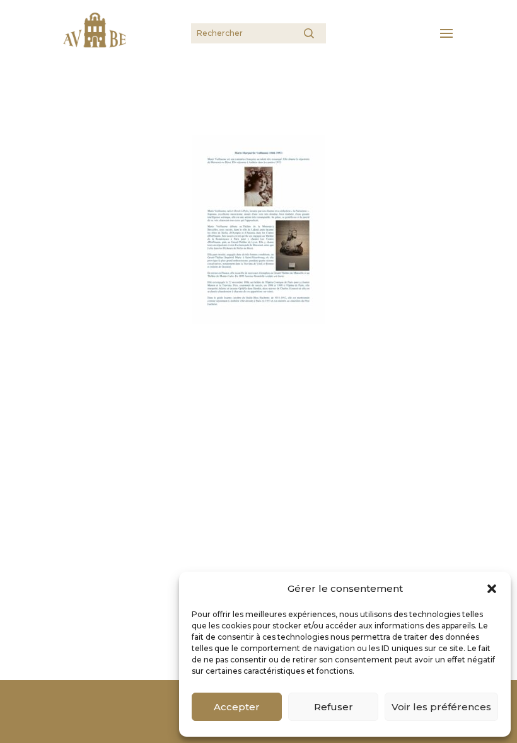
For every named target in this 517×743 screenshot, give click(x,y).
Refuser (333, 707)
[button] (491, 588)
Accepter (237, 707)
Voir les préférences (441, 707)
